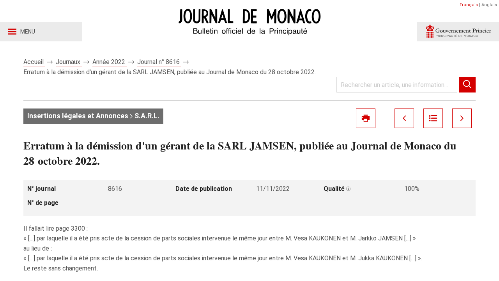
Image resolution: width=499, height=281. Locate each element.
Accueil (34, 62)
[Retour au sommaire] (433, 118)
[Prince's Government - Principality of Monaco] (458, 31)
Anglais (489, 4)
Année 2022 (109, 62)
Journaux (69, 62)
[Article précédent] (404, 118)
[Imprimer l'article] (365, 118)
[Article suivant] (462, 118)
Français (469, 4)
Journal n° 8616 (159, 62)
